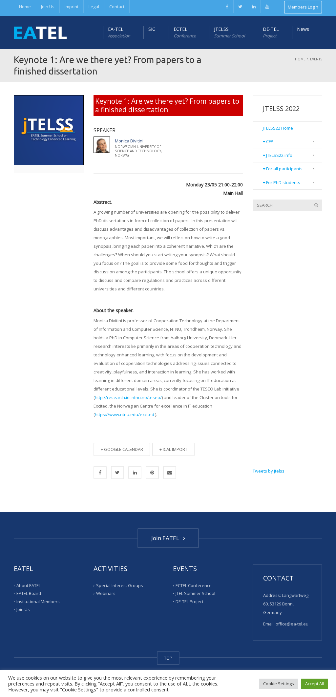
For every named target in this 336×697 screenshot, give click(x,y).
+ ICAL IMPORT (173, 449)
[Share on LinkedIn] (134, 472)
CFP (269, 141)
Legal (94, 7)
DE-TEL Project (189, 601)
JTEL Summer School (195, 593)
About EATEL (28, 585)
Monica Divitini (129, 141)
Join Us (47, 7)
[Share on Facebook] (100, 472)
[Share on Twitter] (117, 472)
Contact (116, 7)
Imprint (71, 7)
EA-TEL (119, 32)
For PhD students (282, 182)
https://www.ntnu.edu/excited (124, 414)
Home (25, 7)
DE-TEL (271, 32)
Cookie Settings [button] (278, 683)
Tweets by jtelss (268, 471)
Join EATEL (166, 538)
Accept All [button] (314, 683)
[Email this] (169, 472)
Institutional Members (38, 601)
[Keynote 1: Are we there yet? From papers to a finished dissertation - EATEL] (40, 32)
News (303, 29)
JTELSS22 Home (278, 128)
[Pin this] (152, 472)
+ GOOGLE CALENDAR (122, 449)
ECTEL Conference (194, 585)
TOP (168, 658)
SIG (152, 29)
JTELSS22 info (278, 155)
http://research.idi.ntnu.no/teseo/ (128, 397)
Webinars (106, 593)
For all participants (284, 169)
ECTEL (185, 32)
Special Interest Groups (119, 585)
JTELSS (229, 32)
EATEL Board (28, 593)
